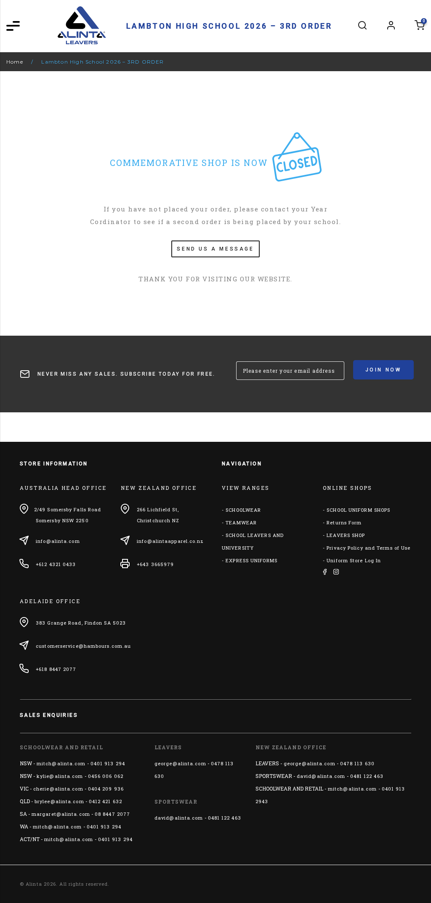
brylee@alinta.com (59, 801)
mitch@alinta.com (61, 763)
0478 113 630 (357, 763)
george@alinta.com (180, 763)
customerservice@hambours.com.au (83, 646)
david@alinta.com (178, 818)
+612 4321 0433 (56, 564)
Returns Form (344, 522)
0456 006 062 (105, 776)
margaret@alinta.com (61, 814)
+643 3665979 (155, 564)
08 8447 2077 (112, 814)
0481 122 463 (224, 818)
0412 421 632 (105, 801)
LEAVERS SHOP (346, 535)
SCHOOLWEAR (243, 510)
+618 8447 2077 (56, 669)
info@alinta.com (58, 541)
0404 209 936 (106, 788)
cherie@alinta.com (58, 788)
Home (14, 62)
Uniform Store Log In (354, 560)
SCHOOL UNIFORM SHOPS (358, 510)
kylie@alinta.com (60, 776)
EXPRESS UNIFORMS (251, 560)
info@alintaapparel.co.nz (170, 541)
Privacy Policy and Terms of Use (368, 548)
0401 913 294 (107, 763)
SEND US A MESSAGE (215, 249)
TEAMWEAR (241, 522)
